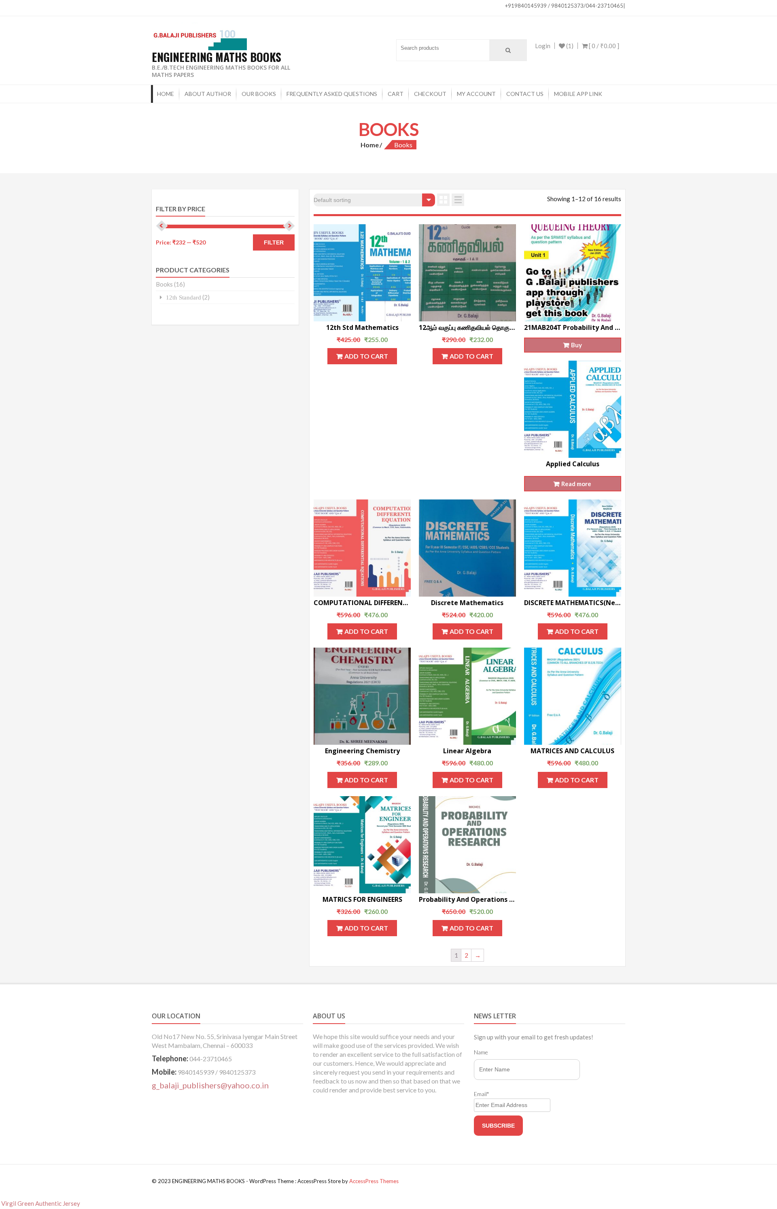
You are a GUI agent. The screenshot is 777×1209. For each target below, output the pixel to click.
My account (476, 93)
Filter (274, 242)
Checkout (430, 93)
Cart (395, 93)
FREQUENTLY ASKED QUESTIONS (332, 93)
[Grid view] (443, 199)
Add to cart (366, 356)
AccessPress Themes (374, 1181)
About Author (208, 93)
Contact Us (524, 93)
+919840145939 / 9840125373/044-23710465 (564, 5)
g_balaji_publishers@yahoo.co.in (210, 1085)
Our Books (259, 93)
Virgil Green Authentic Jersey (40, 1203)
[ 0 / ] (603, 45)
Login (542, 45)
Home (165, 93)
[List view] (458, 199)
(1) (569, 45)
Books (164, 284)
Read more (576, 483)
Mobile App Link (578, 93)
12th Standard (183, 297)
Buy (576, 344)
